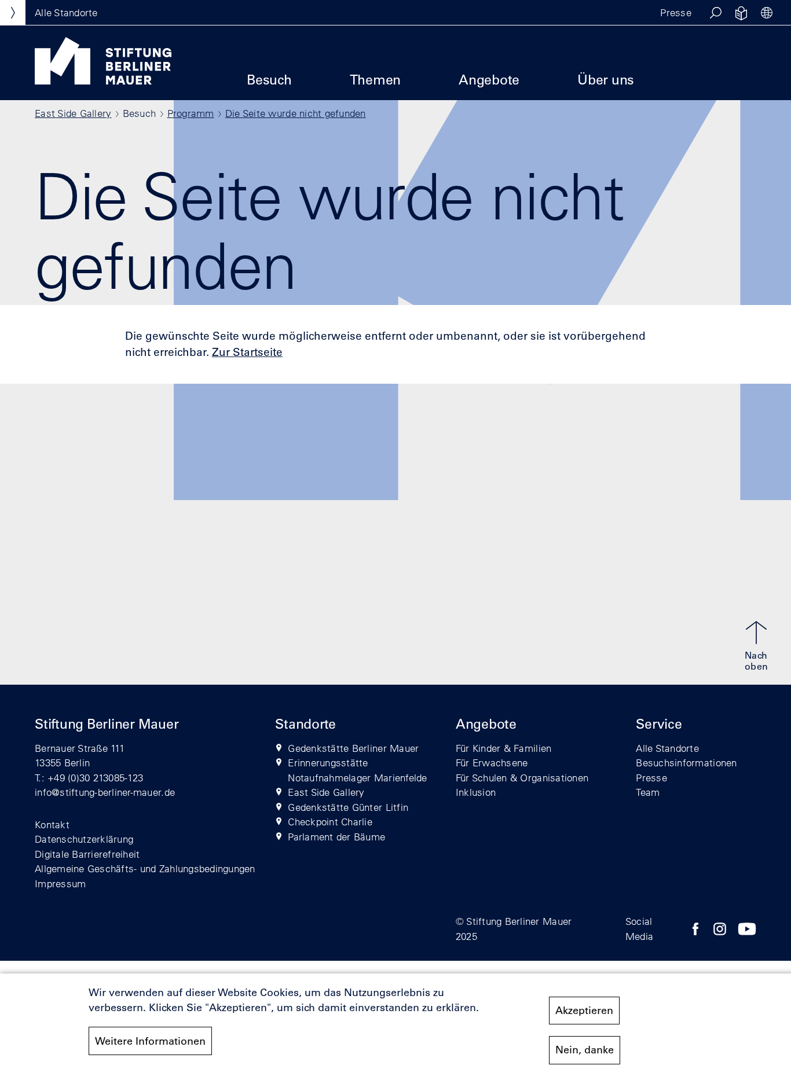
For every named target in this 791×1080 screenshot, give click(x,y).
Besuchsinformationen (686, 762)
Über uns (605, 80)
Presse (675, 12)
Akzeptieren (584, 1010)
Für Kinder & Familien (503, 748)
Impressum (60, 883)
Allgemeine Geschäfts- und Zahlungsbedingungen (145, 868)
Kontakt (52, 824)
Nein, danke (584, 1050)
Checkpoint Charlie (330, 821)
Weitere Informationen (150, 1041)
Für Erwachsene (492, 762)
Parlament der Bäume (336, 837)
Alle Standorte (667, 748)
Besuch (269, 80)
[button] (715, 12)
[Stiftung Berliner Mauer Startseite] (103, 81)
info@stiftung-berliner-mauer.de (105, 792)
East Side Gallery (73, 113)
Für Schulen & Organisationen (522, 778)
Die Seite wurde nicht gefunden (295, 113)
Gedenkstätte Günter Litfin (348, 807)
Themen (375, 80)
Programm (190, 113)
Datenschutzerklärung (84, 839)
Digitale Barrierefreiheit (87, 854)
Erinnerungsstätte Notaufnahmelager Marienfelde (357, 770)
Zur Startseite (247, 352)
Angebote (489, 80)
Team (648, 792)
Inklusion (476, 792)
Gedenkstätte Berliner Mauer (353, 748)
